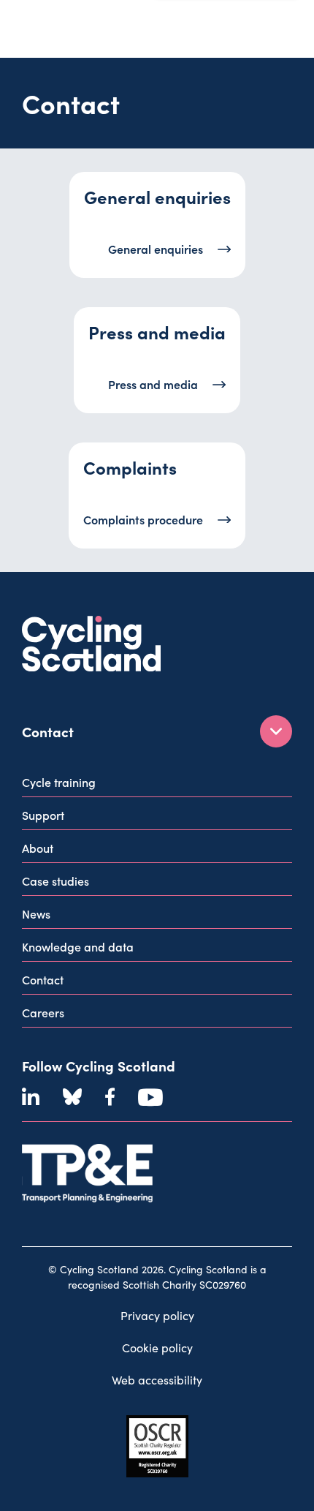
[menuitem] (157, 785)
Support (43, 815)
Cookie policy (157, 1347)
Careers (43, 1012)
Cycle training (59, 782)
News (36, 913)
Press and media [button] (153, 384)
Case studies (55, 881)
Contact (43, 979)
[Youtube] (150, 1097)
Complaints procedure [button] (143, 519)
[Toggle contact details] (276, 731)
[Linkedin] (30, 1097)
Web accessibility (157, 1379)
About (37, 848)
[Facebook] (110, 1097)
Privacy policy (157, 1315)
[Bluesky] (72, 1097)
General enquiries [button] (155, 249)
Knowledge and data (78, 946)
